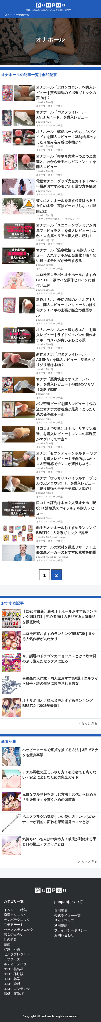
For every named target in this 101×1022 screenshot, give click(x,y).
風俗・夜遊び (13, 993)
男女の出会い (13, 934)
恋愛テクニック (15, 915)
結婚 (7, 944)
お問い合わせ (64, 935)
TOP (6, 14)
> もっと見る (87, 723)
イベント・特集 (15, 910)
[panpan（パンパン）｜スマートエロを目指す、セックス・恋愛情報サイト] (51, 4)
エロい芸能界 (13, 969)
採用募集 (60, 910)
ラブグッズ (12, 959)
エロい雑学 (12, 979)
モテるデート (13, 925)
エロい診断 (12, 984)
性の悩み (10, 939)
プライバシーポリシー (70, 930)
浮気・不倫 (12, 949)
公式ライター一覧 (67, 915)
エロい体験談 (13, 974)
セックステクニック (18, 929)
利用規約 (60, 925)
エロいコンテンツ (17, 989)
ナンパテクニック (17, 920)
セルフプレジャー (17, 954)
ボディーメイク (15, 964)
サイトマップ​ (64, 920)
